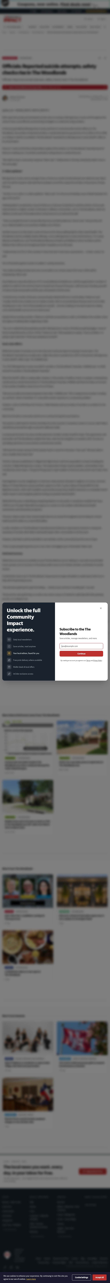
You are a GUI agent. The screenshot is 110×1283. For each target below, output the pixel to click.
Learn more (31, 1279)
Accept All (99, 1277)
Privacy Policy (97, 660)
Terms (88, 660)
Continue (81, 654)
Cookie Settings (81, 1277)
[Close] (101, 608)
